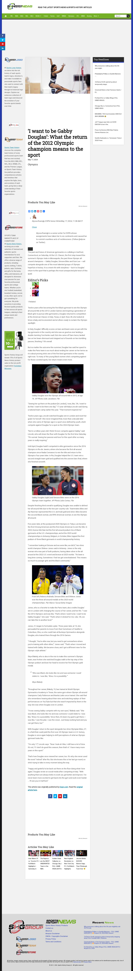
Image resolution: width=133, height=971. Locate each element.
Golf (58, 16)
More (95, 16)
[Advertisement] (64, 40)
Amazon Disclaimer (53, 934)
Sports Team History (11, 148)
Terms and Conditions (53, 942)
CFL (78, 16)
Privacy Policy (51, 939)
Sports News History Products (57, 925)
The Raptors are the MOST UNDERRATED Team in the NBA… (45, 864)
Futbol (46, 16)
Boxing (89, 16)
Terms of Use (77, 962)
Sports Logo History (13, 68)
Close (34, 227)
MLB (21, 16)
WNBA (64, 16)
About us (49, 931)
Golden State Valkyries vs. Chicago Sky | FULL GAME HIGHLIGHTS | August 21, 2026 (57, 866)
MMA (83, 16)
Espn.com (64, 787)
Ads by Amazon (83, 206)
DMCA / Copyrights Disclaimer (57, 936)
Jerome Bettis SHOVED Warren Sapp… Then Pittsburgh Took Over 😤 (81, 864)
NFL (11, 16)
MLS (31, 16)
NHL (27, 16)
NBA (16, 16)
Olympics (71, 16)
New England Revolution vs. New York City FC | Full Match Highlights (69, 864)
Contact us (49, 928)
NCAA (38, 16)
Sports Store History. (14, 244)
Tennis (52, 16)
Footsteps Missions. (12, 367)
